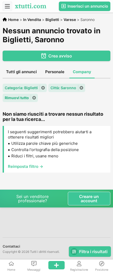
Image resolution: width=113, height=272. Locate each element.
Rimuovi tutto (17, 97)
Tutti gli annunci (21, 71)
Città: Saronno (63, 88)
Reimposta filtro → (25, 166)
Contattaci (11, 246)
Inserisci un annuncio (87, 6)
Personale (54, 71)
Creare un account (89, 198)
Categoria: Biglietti (21, 88)
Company (82, 71)
